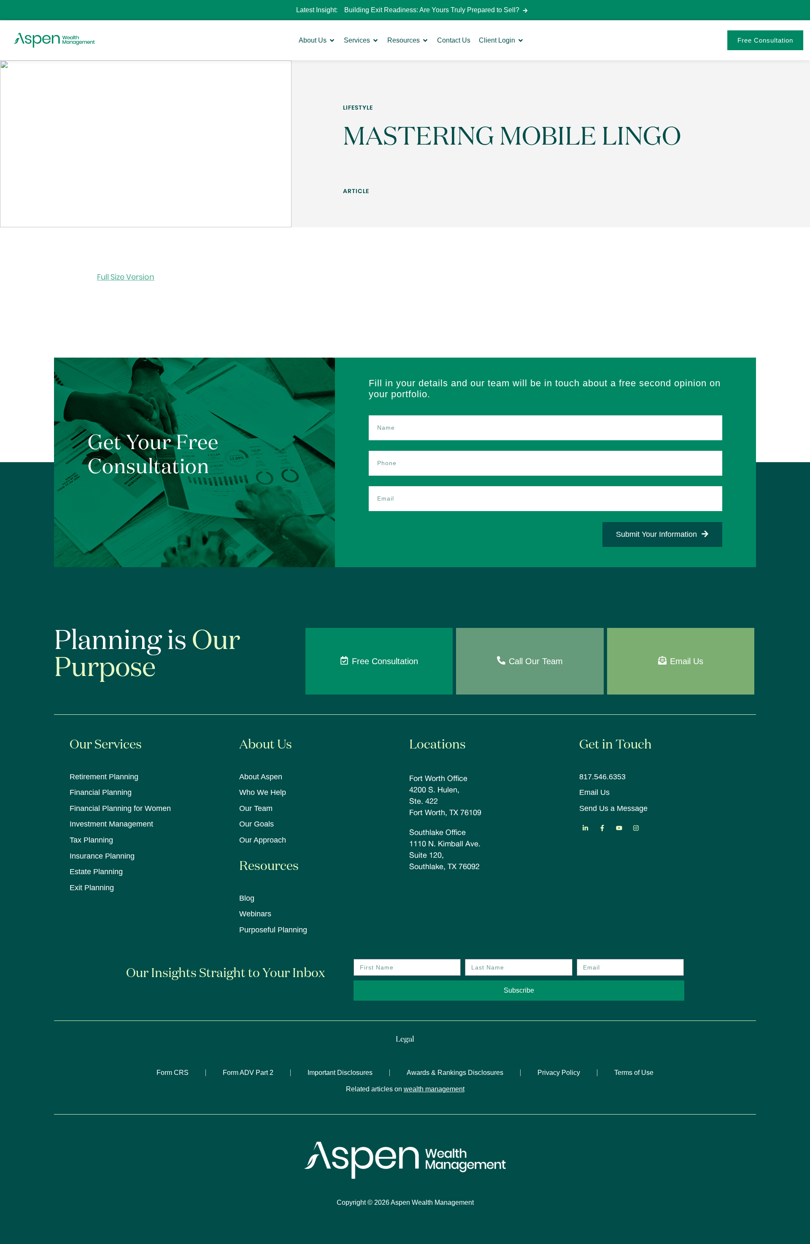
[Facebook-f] (602, 827)
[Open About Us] (332, 40)
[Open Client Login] (520, 40)
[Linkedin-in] (585, 827)
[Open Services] (375, 40)
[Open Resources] (425, 40)
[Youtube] (619, 827)
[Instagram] (636, 827)
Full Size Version (125, 277)
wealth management (434, 1089)
